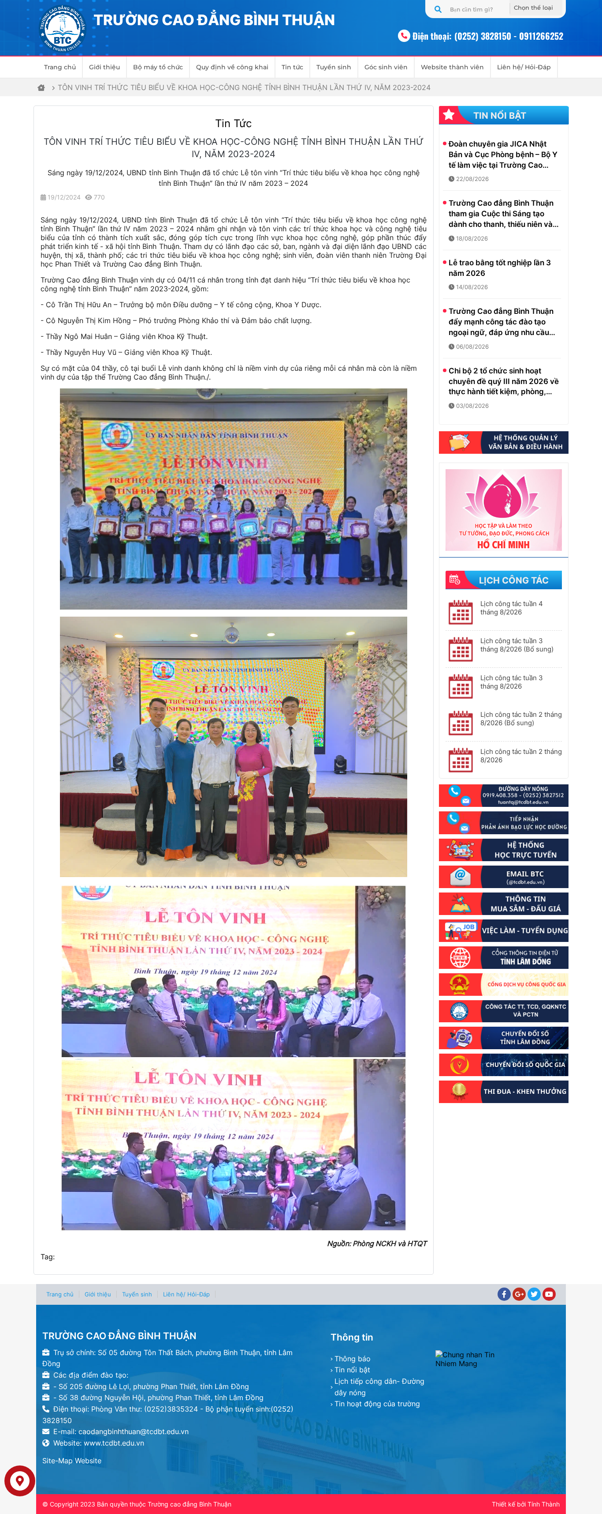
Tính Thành (544, 1504)
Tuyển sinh (333, 67)
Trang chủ (60, 67)
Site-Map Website (71, 1460)
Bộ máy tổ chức (158, 67)
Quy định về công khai (232, 67)
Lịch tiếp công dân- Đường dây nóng (379, 1387)
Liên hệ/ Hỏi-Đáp (524, 67)
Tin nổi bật (352, 1369)
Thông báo (352, 1358)
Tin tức (292, 67)
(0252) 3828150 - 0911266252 (508, 35)
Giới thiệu (104, 67)
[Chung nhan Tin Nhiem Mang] (497, 1359)
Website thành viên (452, 67)
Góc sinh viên (386, 67)
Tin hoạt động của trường (377, 1403)
